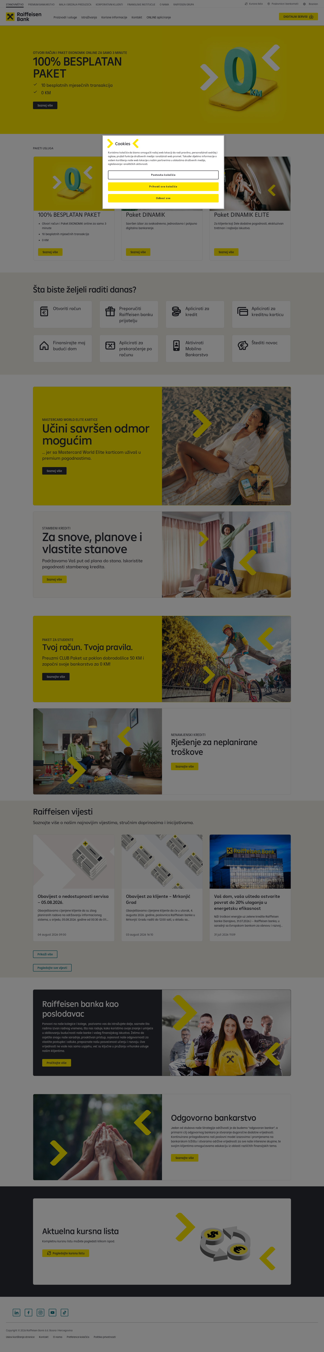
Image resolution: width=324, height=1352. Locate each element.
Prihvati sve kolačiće (163, 186)
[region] (163, 172)
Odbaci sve (163, 198)
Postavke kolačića (163, 175)
